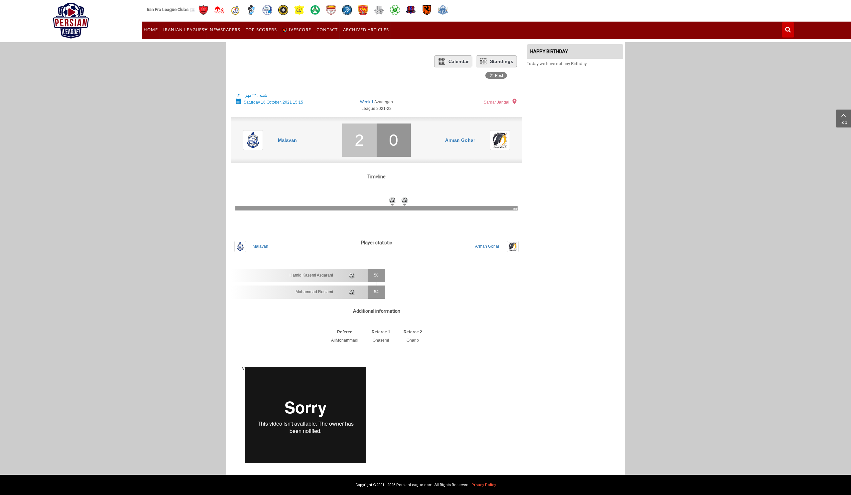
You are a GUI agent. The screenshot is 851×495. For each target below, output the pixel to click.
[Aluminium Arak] (443, 9)
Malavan (287, 140)
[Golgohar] (347, 9)
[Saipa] (379, 9)
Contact (327, 30)
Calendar (458, 61)
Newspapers (225, 30)
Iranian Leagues (183, 30)
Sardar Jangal (496, 102)
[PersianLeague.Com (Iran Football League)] (71, 19)
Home (151, 30)
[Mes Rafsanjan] (427, 9)
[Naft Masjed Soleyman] (235, 9)
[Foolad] (331, 9)
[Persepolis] (203, 9)
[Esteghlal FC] (267, 9)
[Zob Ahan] (315, 9)
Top (843, 122)
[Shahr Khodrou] (363, 9)
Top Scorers (261, 30)
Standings (501, 61)
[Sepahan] (283, 9)
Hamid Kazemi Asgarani (311, 275)
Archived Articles (366, 30)
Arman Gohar (460, 140)
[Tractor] (219, 9)
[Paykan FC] (251, 9)
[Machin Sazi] (395, 9)
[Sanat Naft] (299, 9)
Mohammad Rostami (314, 291)
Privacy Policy (483, 485)
